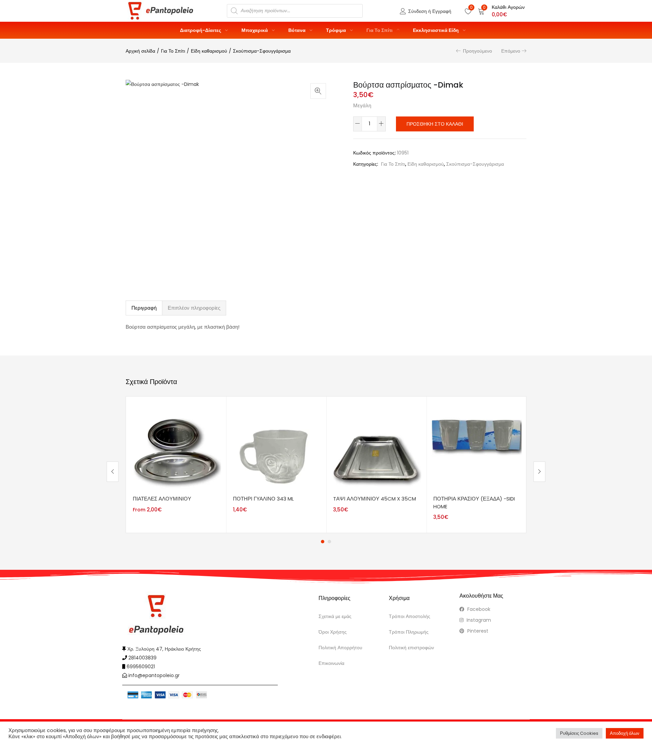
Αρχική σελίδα (140, 51)
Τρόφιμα (336, 30)
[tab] (144, 308)
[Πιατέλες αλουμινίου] (176, 446)
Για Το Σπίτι (380, 30)
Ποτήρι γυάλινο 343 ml (263, 498)
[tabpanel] (176, 465)
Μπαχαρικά (255, 30)
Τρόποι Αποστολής (409, 616)
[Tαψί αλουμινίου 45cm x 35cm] (376, 446)
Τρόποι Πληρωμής (409, 632)
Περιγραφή (144, 307)
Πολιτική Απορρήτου (340, 647)
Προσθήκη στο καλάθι (434, 124)
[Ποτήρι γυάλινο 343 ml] (276, 446)
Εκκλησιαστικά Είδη (436, 30)
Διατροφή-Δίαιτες (201, 30)
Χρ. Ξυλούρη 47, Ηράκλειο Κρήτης (164, 649)
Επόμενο (510, 51)
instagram (478, 620)
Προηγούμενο (477, 51)
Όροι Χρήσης (333, 632)
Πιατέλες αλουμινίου (162, 498)
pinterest (477, 631)
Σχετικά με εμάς (335, 616)
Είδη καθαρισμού (209, 51)
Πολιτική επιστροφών (411, 647)
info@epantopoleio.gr (154, 675)
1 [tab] (322, 541)
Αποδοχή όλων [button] (624, 733)
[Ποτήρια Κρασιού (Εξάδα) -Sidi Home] (477, 446)
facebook (478, 609)
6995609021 (141, 666)
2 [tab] (329, 541)
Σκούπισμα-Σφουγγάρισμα (262, 51)
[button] (501, 10)
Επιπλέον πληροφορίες (194, 307)
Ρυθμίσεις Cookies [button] (579, 733)
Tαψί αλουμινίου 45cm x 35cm (374, 498)
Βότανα (297, 30)
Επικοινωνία (331, 663)
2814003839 (142, 657)
